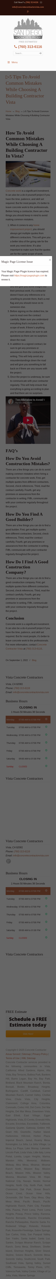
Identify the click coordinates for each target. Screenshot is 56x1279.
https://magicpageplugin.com (29, 275)
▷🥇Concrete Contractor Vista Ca (28, 27)
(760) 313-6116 (32, 2)
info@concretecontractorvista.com (28, 7)
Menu (15, 62)
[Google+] (28, 12)
